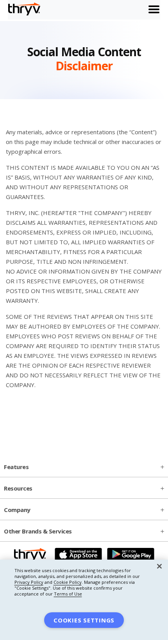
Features (16, 467)
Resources (18, 488)
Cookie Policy (68, 582)
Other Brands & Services (38, 531)
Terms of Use (68, 594)
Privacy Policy (28, 582)
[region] (84, 600)
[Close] (159, 566)
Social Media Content (84, 59)
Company (17, 510)
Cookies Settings (84, 620)
